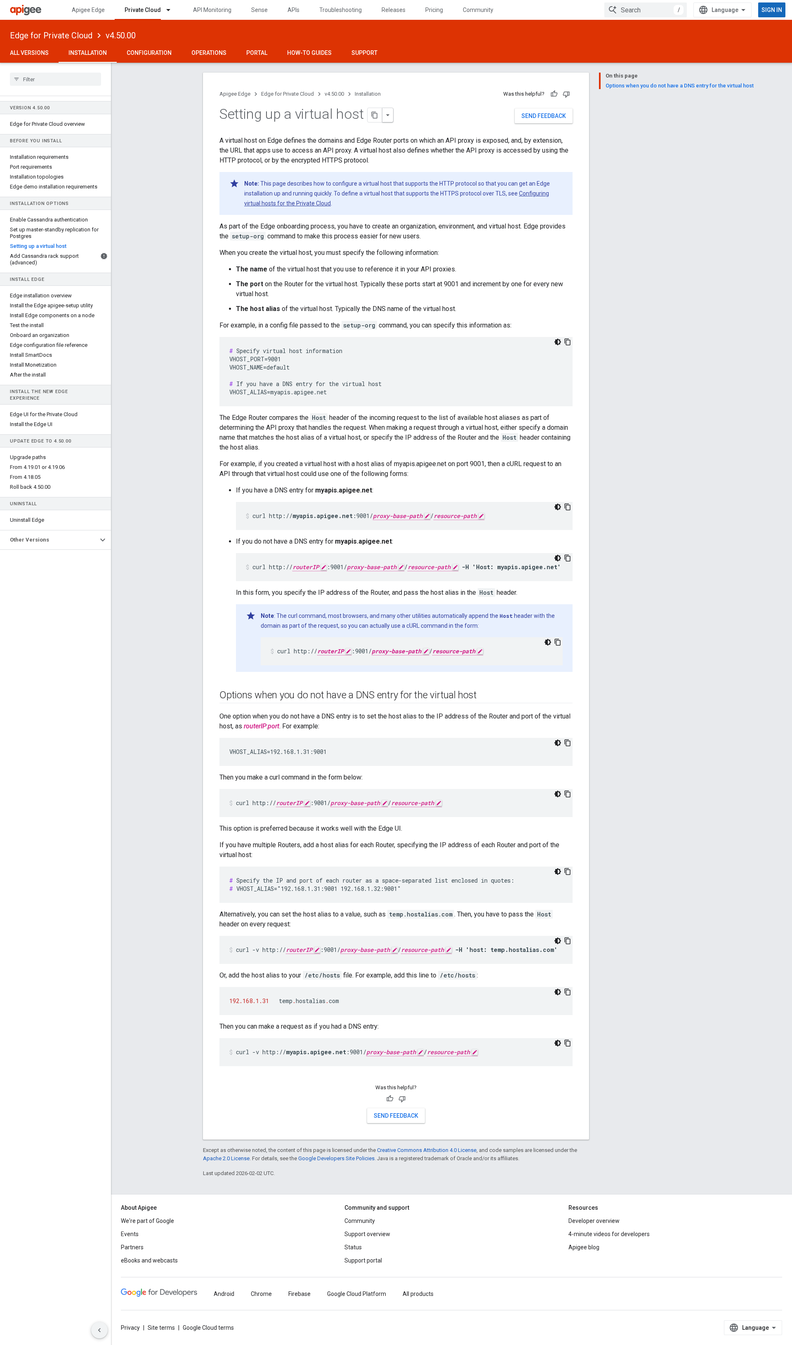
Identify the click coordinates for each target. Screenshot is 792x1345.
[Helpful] (554, 94)
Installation (87, 52)
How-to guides (309, 52)
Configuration (149, 52)
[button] (49, 540)
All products (418, 1294)
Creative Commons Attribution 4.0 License (426, 1150)
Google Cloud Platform (356, 1294)
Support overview (367, 1234)
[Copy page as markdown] (375, 115)
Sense (259, 10)
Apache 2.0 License (226, 1158)
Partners (132, 1247)
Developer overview (594, 1221)
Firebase (299, 1294)
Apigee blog (583, 1247)
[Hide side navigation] (99, 1330)
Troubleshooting (340, 10)
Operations (208, 52)
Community (478, 10)
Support (364, 52)
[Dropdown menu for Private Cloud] (172, 10)
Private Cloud (143, 10)
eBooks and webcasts (149, 1260)
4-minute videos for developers (609, 1234)
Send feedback (543, 116)
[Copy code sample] (568, 342)
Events (130, 1234)
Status (353, 1247)
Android (224, 1294)
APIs (293, 10)
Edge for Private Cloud (51, 35)
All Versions (29, 52)
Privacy (130, 1327)
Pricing (434, 10)
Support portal (363, 1260)
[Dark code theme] (558, 342)
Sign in (771, 10)
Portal (256, 52)
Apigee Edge (88, 10)
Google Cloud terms (208, 1327)
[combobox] (645, 9)
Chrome (261, 1294)
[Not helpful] (566, 94)
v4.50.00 (121, 35)
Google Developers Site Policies (336, 1158)
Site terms (161, 1327)
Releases (393, 10)
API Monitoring (212, 10)
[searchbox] (55, 79)
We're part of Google (147, 1221)
